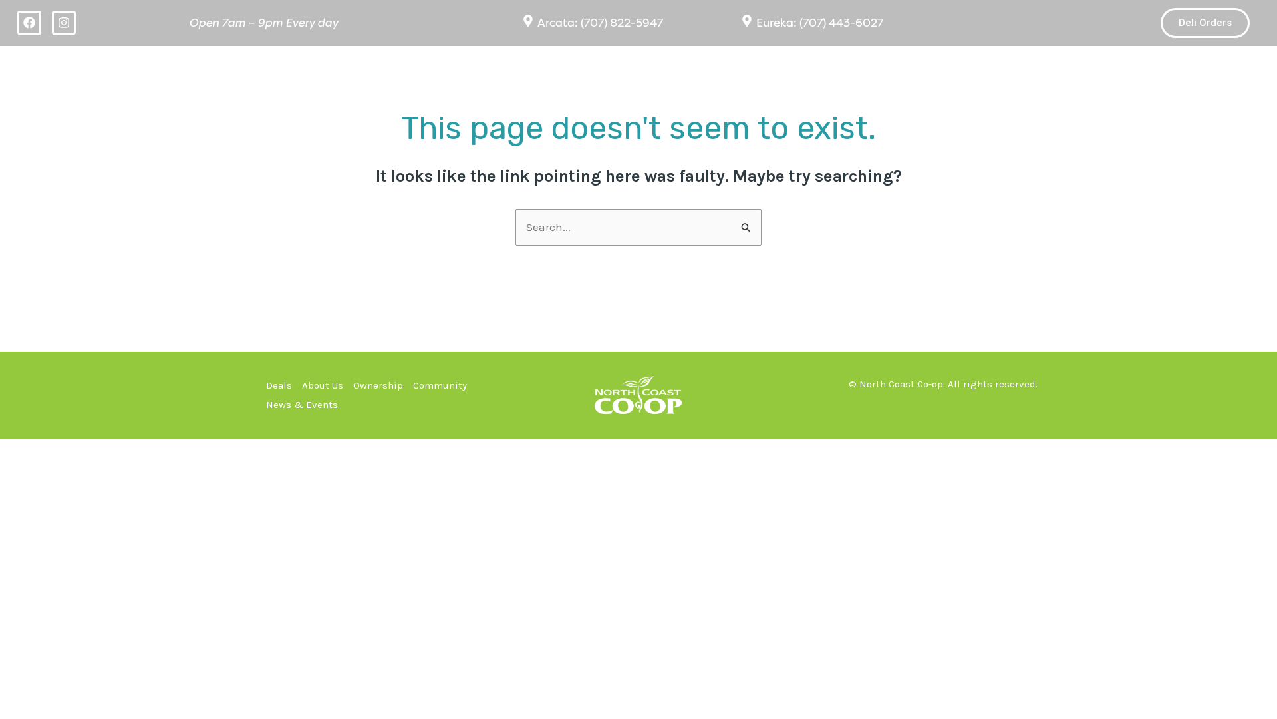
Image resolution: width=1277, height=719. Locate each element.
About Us (815, 68)
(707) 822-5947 (622, 22)
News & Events (1184, 68)
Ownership (935, 68)
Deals (714, 68)
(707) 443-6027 (841, 22)
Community (1042, 68)
